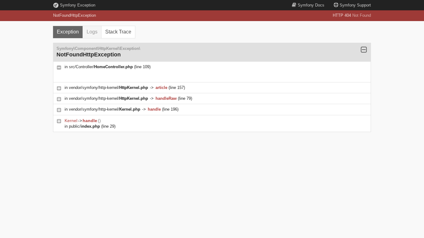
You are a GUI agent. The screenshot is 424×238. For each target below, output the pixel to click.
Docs (311, 5)
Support (355, 5)
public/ (84, 126)
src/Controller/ (101, 66)
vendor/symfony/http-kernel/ (108, 87)
